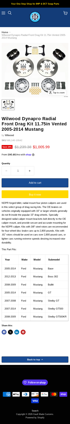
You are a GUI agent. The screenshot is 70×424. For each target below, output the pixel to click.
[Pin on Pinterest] (23, 332)
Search (35, 411)
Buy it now (35, 194)
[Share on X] (10, 332)
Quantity (6, 163)
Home (5, 32)
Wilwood (9, 135)
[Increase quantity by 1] (29, 170)
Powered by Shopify (35, 417)
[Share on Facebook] (4, 332)
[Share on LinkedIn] (16, 332)
